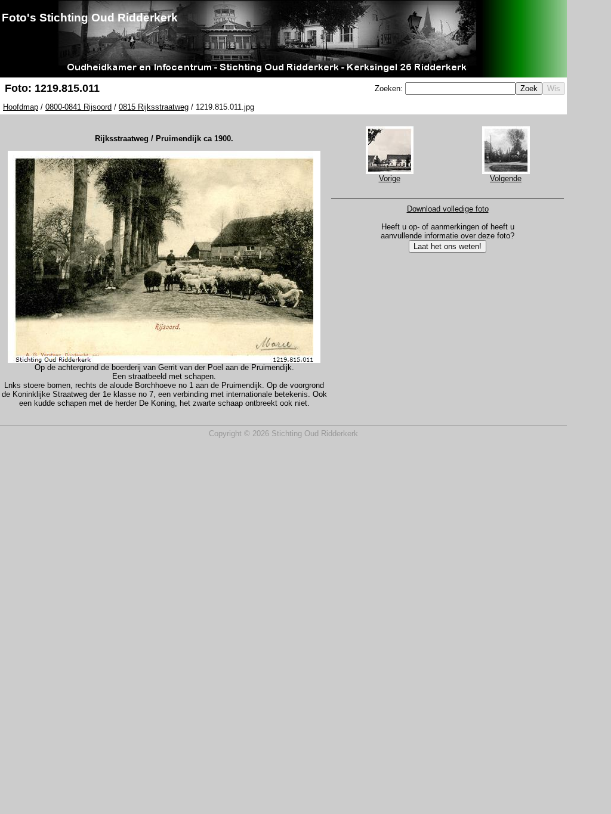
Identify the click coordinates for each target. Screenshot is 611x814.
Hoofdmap (20, 106)
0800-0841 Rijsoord (78, 106)
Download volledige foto (448, 208)
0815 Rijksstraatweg (154, 106)
